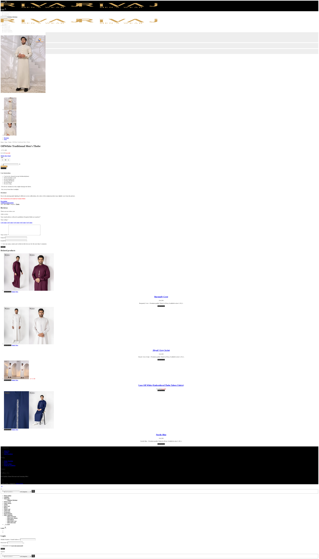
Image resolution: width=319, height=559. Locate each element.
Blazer (6, 507)
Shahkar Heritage (12, 17)
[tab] (159, 201)
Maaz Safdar (7, 12)
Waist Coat (7, 26)
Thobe (9, 142)
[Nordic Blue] (29, 428)
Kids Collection (8, 32)
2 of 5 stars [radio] (10, 222)
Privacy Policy (8, 464)
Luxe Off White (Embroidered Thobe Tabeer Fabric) (161, 385)
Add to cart (4, 166)
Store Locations (8, 454)
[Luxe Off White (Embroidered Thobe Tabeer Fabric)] (16, 378)
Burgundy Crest (161, 297)
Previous (6, 138)
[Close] (1, 553)
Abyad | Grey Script (161, 350)
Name (3, 237)
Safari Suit (7, 27)
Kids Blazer (10, 519)
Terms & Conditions (9, 465)
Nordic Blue (161, 435)
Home (2, 142)
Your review (5, 234)
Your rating (4, 220)
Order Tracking (8, 461)
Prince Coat (7, 18)
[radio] (2, 160)
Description (4, 201)
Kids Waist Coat (11, 521)
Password (4, 542)
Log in (2, 548)
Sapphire (6, 14)
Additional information (7, 202)
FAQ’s (6, 462)
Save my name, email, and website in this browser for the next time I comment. (25, 244)
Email (3, 240)
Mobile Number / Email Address (10, 539)
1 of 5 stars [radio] (4, 222)
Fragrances (7, 29)
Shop (6, 142)
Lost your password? (17, 545)
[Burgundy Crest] (29, 290)
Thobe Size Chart (6, 156)
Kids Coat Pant (11, 516)
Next (5, 139)
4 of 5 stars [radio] (23, 222)
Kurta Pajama (8, 30)
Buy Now (3, 168)
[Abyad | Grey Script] (29, 344)
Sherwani (6, 15)
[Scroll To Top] (2, 487)
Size (2, 157)
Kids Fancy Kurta (12, 518)
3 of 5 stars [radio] (16, 222)
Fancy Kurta (7, 503)
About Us (6, 451)
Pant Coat (7, 506)
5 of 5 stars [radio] (29, 222)
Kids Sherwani (11, 522)
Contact (6, 452)
